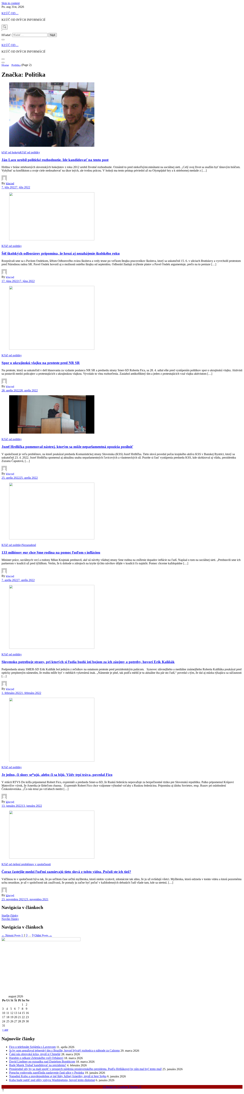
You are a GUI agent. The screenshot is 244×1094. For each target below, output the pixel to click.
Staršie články (10, 915)
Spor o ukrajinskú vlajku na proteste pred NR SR (41, 363)
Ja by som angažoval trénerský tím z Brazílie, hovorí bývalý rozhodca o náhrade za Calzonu (64, 1050)
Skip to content (11, 3)
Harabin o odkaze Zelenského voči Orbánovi (36, 1058)
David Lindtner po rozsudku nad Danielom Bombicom (42, 1061)
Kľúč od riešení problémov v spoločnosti (26, 864)
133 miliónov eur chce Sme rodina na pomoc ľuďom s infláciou (51, 552)
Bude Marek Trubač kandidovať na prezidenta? (37, 1065)
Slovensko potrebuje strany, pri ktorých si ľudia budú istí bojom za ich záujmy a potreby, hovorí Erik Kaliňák (88, 662)
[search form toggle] (5, 27)
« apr (5, 1029)
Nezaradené (29, 545)
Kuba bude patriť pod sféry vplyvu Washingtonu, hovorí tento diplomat (52, 1080)
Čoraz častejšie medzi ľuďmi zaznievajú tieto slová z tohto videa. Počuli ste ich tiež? (66, 872)
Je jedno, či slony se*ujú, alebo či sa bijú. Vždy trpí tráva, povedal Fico (57, 775)
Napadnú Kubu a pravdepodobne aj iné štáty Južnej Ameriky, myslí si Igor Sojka (57, 1076)
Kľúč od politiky (30, 152)
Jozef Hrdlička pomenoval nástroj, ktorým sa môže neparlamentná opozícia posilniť (67, 447)
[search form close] (3, 39)
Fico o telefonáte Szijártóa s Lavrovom (32, 1046)
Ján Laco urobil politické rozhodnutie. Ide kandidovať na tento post (55, 160)
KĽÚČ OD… (10, 13)
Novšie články (10, 919)
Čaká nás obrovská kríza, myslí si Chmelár (34, 1054)
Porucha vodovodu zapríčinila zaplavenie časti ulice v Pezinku (46, 1072)
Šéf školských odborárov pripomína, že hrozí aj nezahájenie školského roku (61, 253)
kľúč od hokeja (11, 152)
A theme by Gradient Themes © (122, 1086)
